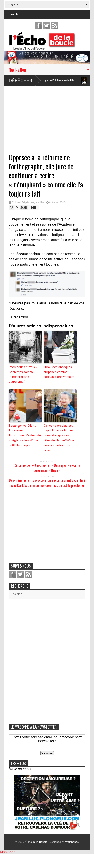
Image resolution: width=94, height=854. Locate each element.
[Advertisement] (47, 116)
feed (54, 25)
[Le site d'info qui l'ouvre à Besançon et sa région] (49, 47)
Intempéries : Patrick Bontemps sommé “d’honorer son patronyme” (23, 374)
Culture (16, 202)
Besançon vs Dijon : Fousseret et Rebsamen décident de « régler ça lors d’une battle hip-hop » (25, 435)
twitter (46, 25)
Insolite (39, 202)
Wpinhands (72, 842)
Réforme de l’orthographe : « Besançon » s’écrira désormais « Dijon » (47, 468)
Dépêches (20, 80)
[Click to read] (71, 80)
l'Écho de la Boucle (36, 842)
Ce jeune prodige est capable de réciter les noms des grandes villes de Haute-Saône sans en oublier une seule (59, 438)
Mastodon (7, 852)
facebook (38, 25)
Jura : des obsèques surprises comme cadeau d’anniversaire (59, 371)
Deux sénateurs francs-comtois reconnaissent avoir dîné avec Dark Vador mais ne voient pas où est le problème (47, 483)
